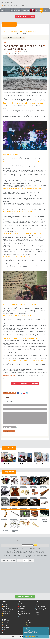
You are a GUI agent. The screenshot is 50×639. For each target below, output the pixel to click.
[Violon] (5, 532)
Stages (22, 10)
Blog (41, 10)
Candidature (22, 611)
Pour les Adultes (7, 51)
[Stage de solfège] (41, 461)
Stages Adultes (6, 613)
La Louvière (6, 627)
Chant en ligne (7, 553)
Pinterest (24, 393)
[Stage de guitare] (8, 461)
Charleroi (6, 624)
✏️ (2, 603)
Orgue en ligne (31, 552)
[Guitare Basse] (25, 506)
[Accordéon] (5, 484)
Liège (5, 629)
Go (35, 545)
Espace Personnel (40, 603)
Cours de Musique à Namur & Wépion (18, 5)
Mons (5, 630)
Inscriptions (26, 10)
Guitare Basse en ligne (41, 555)
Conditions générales (40, 606)
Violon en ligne (30, 553)
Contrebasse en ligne (28, 551)
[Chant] (25, 484)
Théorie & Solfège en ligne (19, 553)
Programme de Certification (9, 609)
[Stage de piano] (25, 461)
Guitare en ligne (7, 555)
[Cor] (25, 495)
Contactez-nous (39, 604)
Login (48, 10)
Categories (10, 38)
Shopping (38, 614)
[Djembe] (35, 495)
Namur (28, 620)
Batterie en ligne (40, 552)
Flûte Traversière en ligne (25, 556)
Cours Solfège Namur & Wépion (14, 551)
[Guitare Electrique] (35, 506)
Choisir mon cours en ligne (25, 596)
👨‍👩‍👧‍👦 (2, 604)
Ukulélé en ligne (31, 555)
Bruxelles (6, 622)
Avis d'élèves (23, 609)
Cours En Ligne (6, 608)
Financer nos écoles (40, 609)
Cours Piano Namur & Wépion (17, 548)
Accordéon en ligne (21, 552)
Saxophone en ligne (39, 551)
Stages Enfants (6, 611)
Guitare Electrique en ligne (19, 555)
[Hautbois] (15, 516)
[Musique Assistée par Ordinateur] (25, 516)
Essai (12, 10)
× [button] (48, 628)
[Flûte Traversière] (5, 506)
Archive (18, 38)
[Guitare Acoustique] (15, 506)
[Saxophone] (5, 527)
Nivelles (29, 622)
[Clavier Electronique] (5, 495)
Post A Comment (9, 431)
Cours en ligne (17, 10)
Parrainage (22, 608)
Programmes (7, 10)
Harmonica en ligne (11, 552)
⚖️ (35, 606)
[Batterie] (15, 484)
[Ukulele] (44, 521)
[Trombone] (25, 527)
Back (6, 42)
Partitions (38, 10)
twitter (21, 393)
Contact (44, 10)
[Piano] (44, 516)
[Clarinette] (44, 484)
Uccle (28, 624)
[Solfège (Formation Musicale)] (15, 527)
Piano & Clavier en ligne (41, 553)
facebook (18, 393)
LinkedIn (27, 393)
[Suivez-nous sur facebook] (2, 633)
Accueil (2, 10)
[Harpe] (5, 516)
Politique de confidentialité (41, 608)
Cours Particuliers (7, 606)
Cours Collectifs (6, 604)
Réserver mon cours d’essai (25, 16)
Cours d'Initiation (6, 603)
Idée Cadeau (22, 606)
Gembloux (6, 625)
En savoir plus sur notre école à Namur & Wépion (15, 33)
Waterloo (29, 625)
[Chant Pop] (35, 484)
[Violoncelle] (15, 532)
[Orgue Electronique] (35, 516)
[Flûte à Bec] (44, 495)
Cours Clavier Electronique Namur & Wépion (36, 550)
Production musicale (24, 616)
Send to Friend (9, 392)
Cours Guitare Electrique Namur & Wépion (14, 550)
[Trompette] (35, 527)
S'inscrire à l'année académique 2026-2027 (25, 20)
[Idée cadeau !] (32, 10)
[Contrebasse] (15, 495)
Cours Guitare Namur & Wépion (33, 548)
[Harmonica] (44, 506)
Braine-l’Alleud (7, 620)
